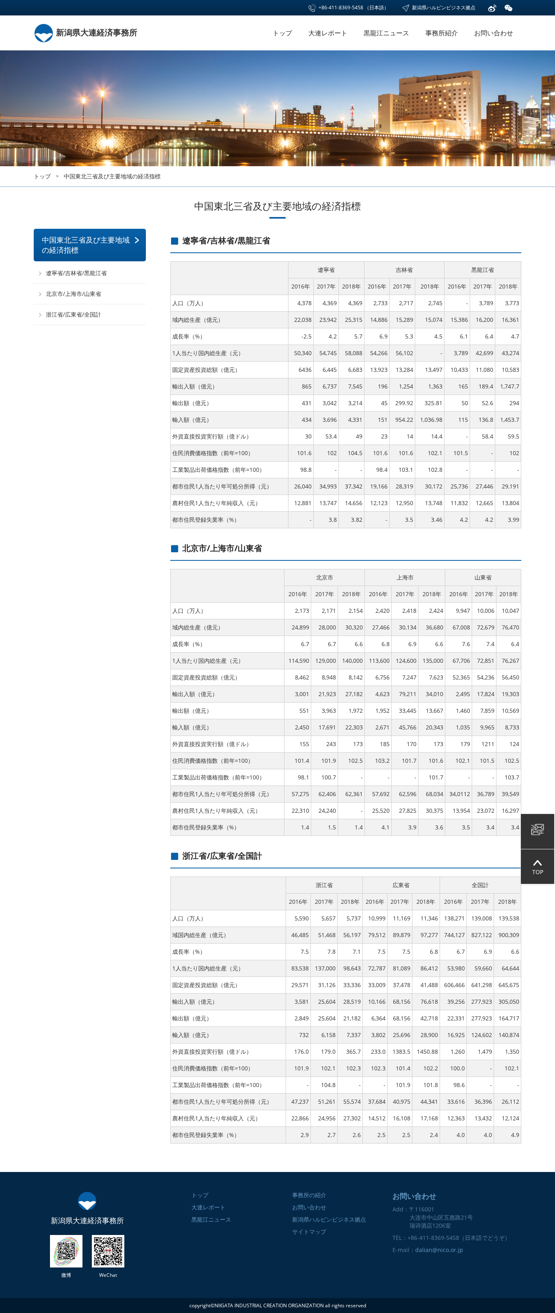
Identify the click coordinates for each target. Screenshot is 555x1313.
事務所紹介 (441, 32)
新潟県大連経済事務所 (95, 32)
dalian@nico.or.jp (439, 1250)
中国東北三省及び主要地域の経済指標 (112, 176)
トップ (282, 32)
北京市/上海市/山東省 (73, 293)
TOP (537, 872)
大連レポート (327, 32)
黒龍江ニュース (386, 32)
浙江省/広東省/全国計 (73, 314)
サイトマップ (309, 1231)
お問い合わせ (493, 32)
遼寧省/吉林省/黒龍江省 (76, 273)
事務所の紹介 (309, 1195)
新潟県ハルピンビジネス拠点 (443, 7)
